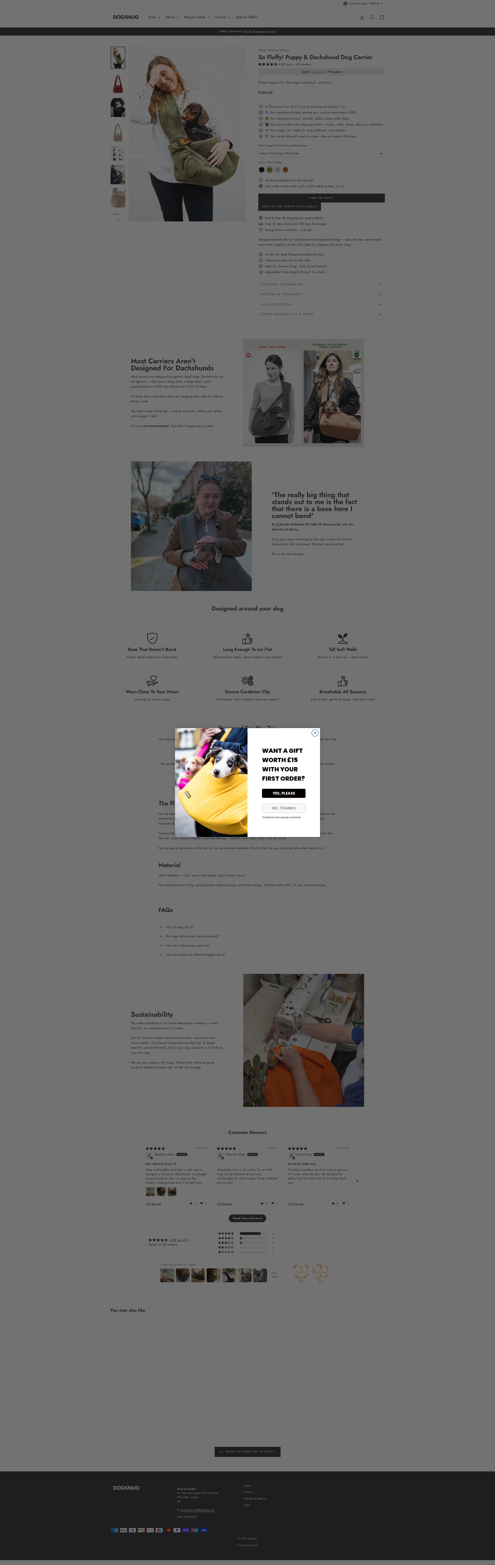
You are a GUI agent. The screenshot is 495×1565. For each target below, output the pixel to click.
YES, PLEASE (284, 793)
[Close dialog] (315, 733)
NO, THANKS (284, 808)
